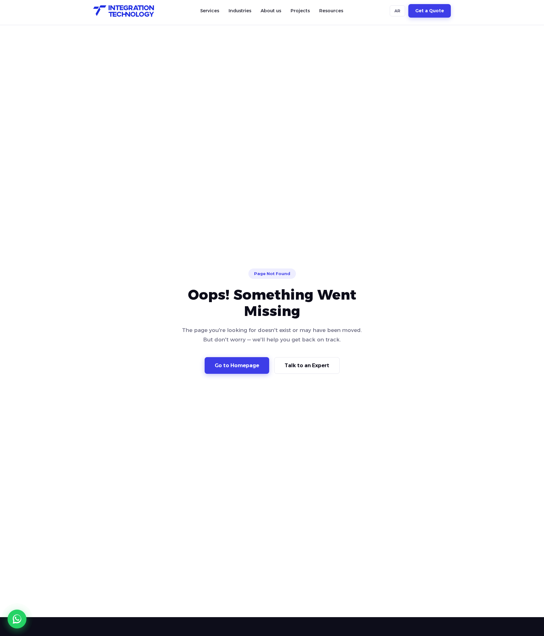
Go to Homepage (237, 365)
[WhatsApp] (17, 619)
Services (209, 11)
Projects (300, 11)
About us (271, 11)
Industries (240, 11)
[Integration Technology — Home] (123, 11)
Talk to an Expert (307, 365)
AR (397, 11)
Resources (331, 11)
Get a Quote (429, 11)
